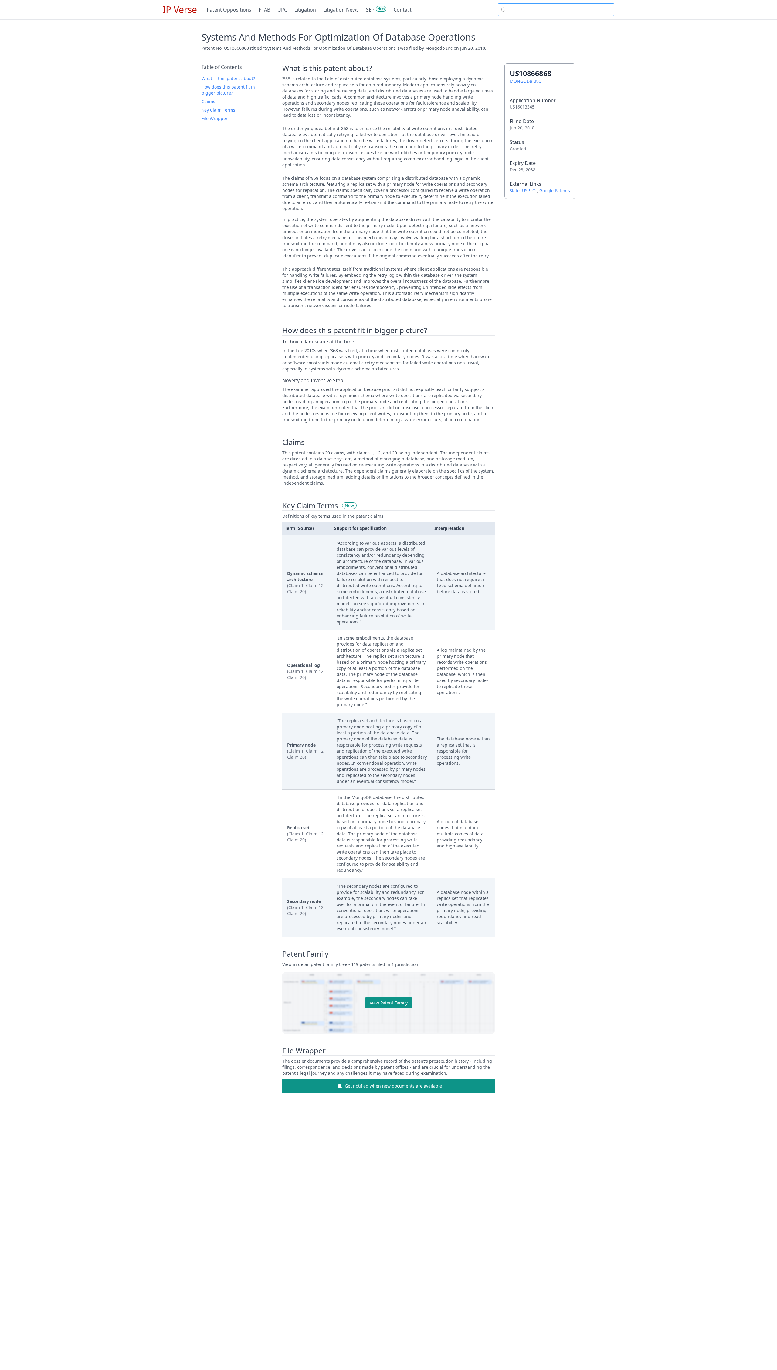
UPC (282, 9)
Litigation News (341, 9)
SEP (370, 9)
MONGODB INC (525, 81)
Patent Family (305, 954)
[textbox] (559, 10)
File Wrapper (215, 118)
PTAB (264, 9)
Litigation (305, 9)
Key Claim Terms (218, 110)
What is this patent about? (228, 78)
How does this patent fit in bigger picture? (228, 90)
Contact (403, 9)
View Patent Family (389, 1003)
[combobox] (556, 9)
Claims (208, 101)
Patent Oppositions (229, 9)
